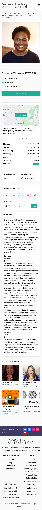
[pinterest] (37, 429)
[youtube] (25, 433)
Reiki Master (5, 385)
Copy (34, 206)
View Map (22, 115)
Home (4, 13)
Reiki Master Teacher (17, 15)
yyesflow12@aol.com (29, 174)
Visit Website (28, 178)
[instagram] (33, 429)
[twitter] (29, 429)
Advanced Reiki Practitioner (19, 13)
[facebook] (25, 429)
